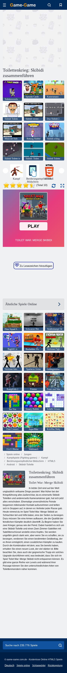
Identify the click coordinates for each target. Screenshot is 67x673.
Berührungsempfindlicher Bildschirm (25, 461)
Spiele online (13, 454)
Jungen (27, 454)
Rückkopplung (55, 665)
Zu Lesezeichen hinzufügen (35, 265)
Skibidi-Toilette (26, 464)
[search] (60, 645)
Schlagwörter (39, 665)
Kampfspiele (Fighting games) (21, 457)
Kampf (44, 457)
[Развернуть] (62, 185)
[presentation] (5, 170)
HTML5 (51, 461)
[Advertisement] (50, 38)
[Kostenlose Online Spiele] (23, 5)
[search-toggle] (49, 4)
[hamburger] (4, 5)
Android (10, 464)
